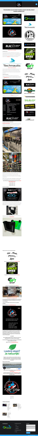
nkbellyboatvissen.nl (16, 372)
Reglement (17, 428)
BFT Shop (17, 285)
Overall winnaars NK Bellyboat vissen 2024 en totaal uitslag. (19, 406)
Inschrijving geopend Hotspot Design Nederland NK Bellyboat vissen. (9, 407)
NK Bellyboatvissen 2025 (18, 423)
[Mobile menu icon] (36, 4)
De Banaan (12, 95)
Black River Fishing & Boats (6, 123)
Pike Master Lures (6, 77)
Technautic (8, 56)
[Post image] (5, 405)
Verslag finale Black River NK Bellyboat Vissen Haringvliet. (9, 415)
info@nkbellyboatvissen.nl (14, 342)
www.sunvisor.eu (12, 216)
